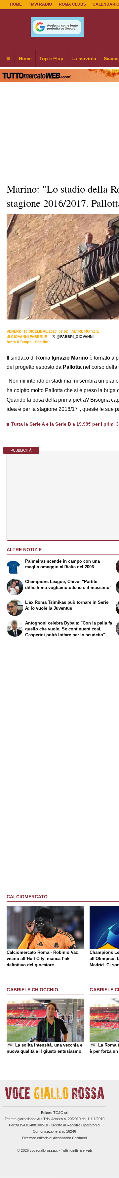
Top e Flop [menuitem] (51, 58)
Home (16, 4)
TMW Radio (40, 4)
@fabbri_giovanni (75, 337)
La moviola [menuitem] (83, 58)
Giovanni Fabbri (27, 337)
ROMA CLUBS (72, 4)
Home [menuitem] (25, 58)
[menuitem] (8, 59)
